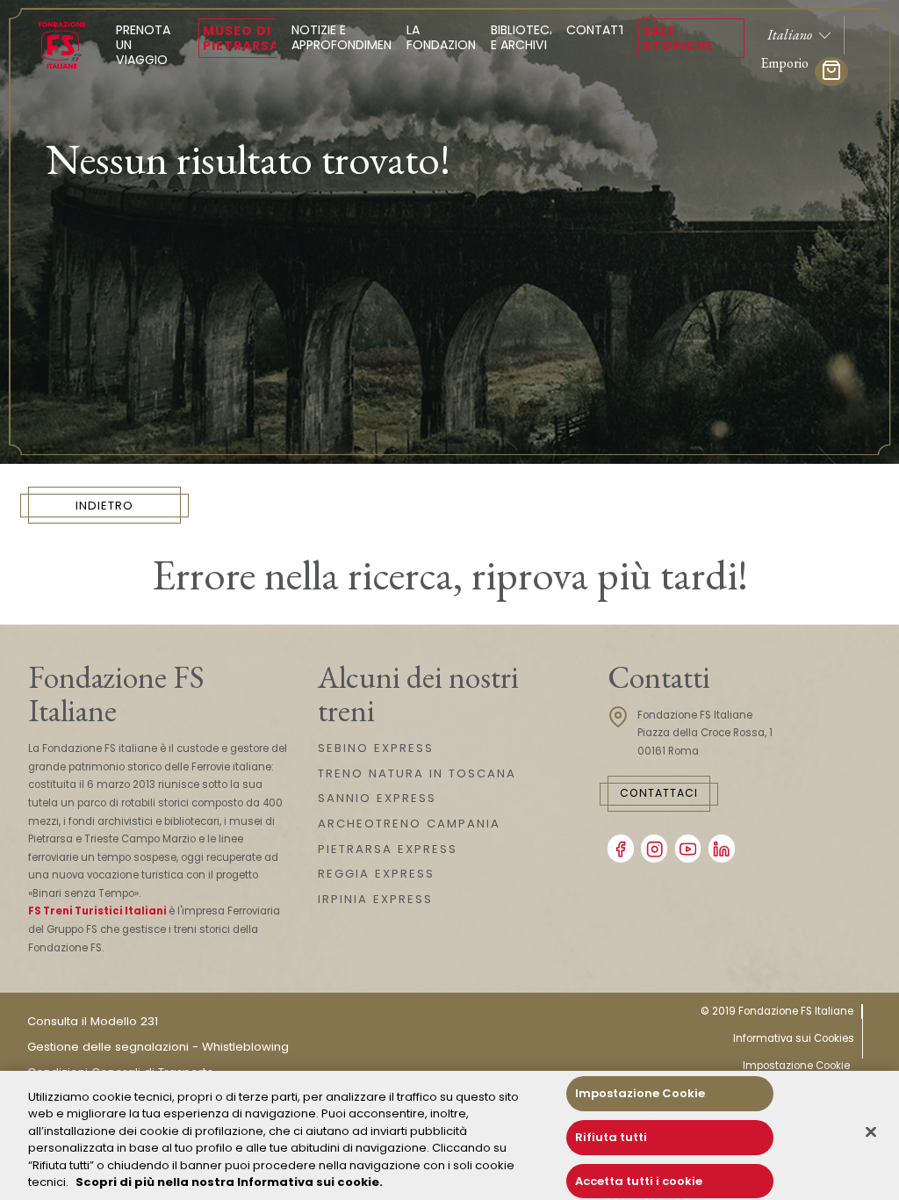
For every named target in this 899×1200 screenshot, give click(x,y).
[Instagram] (654, 849)
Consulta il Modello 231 (92, 1021)
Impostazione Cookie (796, 1066)
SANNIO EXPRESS (377, 798)
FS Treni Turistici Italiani (97, 911)
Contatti (597, 30)
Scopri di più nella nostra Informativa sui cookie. (229, 1182)
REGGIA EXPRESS (376, 873)
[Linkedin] (721, 849)
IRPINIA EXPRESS (375, 899)
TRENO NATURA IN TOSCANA (417, 773)
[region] (449, 1135)
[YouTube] (688, 849)
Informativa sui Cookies (793, 1038)
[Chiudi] (871, 1132)
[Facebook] (621, 849)
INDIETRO (104, 505)
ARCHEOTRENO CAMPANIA (409, 823)
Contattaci (659, 792)
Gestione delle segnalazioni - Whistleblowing (158, 1046)
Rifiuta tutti (611, 1137)
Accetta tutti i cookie (638, 1181)
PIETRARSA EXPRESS (387, 849)
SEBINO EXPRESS (376, 748)
